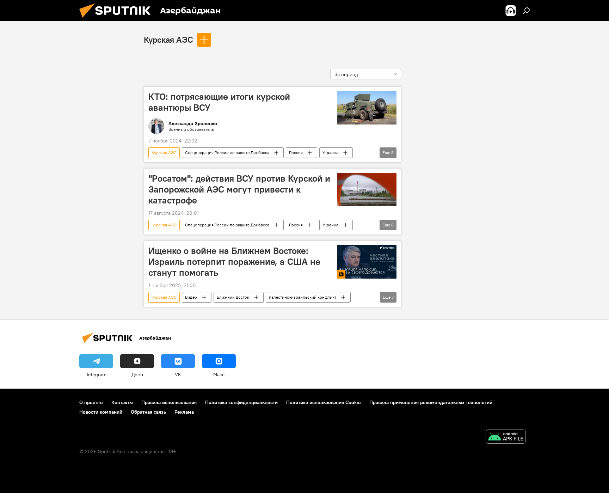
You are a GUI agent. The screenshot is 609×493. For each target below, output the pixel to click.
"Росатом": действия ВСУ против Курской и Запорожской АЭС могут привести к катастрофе (239, 189)
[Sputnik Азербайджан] (117, 19)
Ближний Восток (233, 297)
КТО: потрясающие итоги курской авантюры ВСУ (219, 102)
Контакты (122, 402)
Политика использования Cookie (323, 402)
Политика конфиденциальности (241, 402)
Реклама (184, 412)
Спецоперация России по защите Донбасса (227, 152)
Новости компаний (100, 412)
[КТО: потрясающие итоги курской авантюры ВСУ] (366, 107)
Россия (296, 152)
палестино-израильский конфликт (302, 297)
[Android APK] (506, 437)
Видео (191, 297)
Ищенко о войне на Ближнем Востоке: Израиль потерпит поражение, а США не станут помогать (234, 261)
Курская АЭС (168, 39)
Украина (330, 152)
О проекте (91, 402)
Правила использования (169, 402)
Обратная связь (148, 412)
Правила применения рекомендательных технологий (430, 402)
